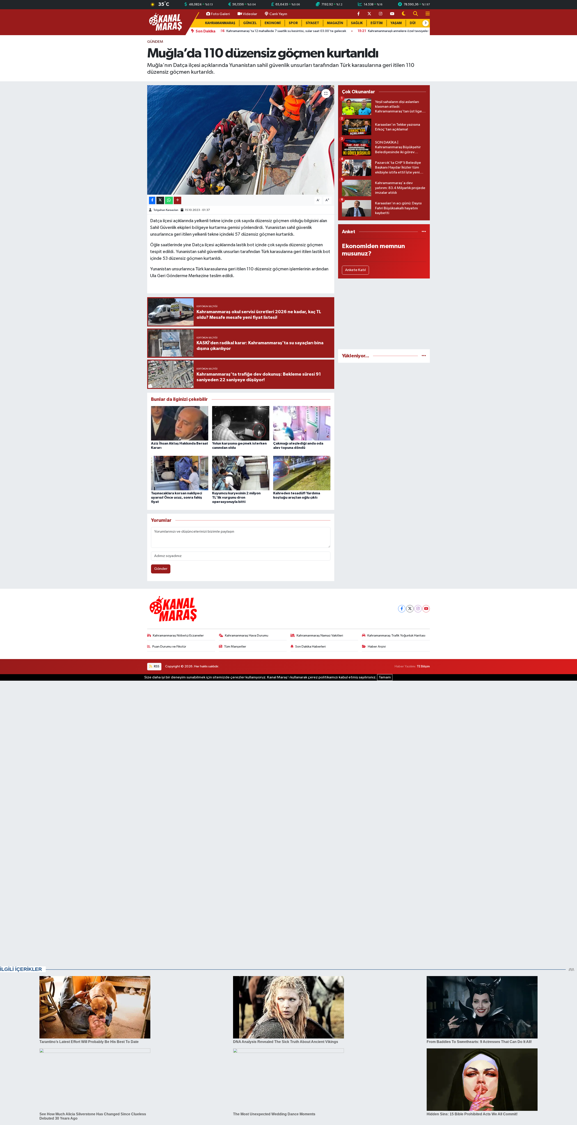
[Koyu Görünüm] (403, 14)
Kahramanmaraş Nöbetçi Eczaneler (178, 635)
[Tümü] (424, 232)
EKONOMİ (273, 23)
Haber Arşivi (377, 646)
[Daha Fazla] (177, 200)
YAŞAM (396, 23)
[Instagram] (418, 608)
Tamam (385, 677)
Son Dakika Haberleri (310, 646)
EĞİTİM (377, 23)
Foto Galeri (220, 14)
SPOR (293, 23)
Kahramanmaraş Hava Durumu (246, 635)
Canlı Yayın (278, 14)
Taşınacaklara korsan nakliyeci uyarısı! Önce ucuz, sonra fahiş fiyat (176, 497)
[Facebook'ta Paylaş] (152, 200)
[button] (425, 23)
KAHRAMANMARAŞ (220, 23)
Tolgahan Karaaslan (165, 210)
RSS (156, 666)
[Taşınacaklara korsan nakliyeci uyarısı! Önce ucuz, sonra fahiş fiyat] (179, 473)
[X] (410, 608)
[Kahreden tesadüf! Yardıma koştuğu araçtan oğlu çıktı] (301, 473)
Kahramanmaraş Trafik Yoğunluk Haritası (396, 635)
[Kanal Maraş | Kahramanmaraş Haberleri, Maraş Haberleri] (165, 22)
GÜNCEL (250, 23)
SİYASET (312, 23)
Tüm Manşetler (235, 646)
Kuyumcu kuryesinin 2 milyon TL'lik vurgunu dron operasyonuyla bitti (236, 497)
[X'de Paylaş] (160, 200)
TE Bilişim (423, 666)
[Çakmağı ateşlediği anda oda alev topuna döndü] (301, 423)
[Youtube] (426, 608)
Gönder (160, 569)
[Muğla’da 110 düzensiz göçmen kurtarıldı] (240, 140)
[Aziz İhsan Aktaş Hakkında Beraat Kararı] (179, 423)
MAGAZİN (335, 23)
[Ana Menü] (426, 14)
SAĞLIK (357, 23)
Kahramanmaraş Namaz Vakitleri (320, 635)
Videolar (250, 14)
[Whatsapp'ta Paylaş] (169, 200)
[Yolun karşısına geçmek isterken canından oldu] (240, 423)
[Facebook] (401, 608)
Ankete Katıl (355, 270)
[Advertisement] (384, 313)
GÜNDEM (155, 42)
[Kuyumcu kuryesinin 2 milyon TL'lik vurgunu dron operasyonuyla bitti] (240, 473)
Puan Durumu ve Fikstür (169, 646)
